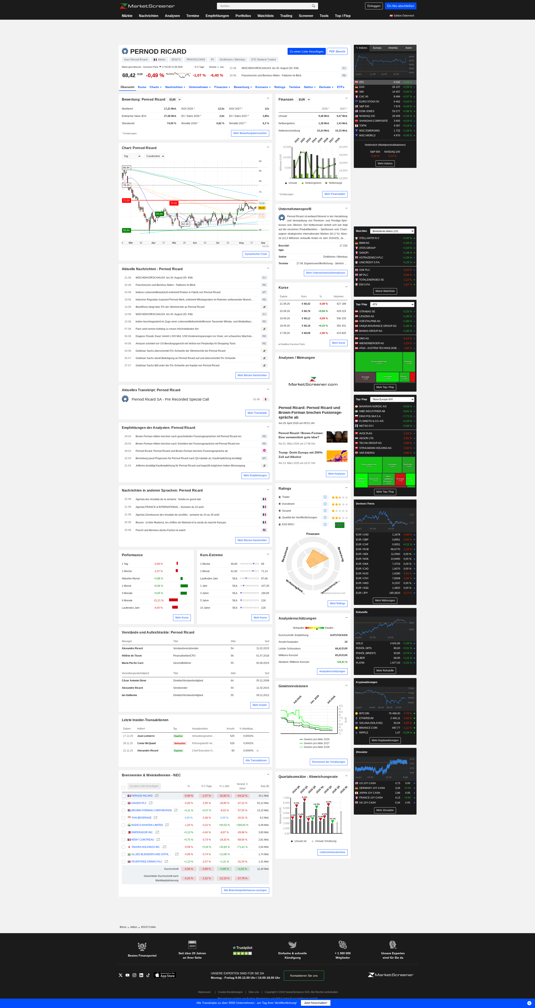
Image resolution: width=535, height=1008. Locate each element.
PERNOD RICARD (142, 795)
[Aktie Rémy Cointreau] (157, 840)
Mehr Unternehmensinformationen (325, 272)
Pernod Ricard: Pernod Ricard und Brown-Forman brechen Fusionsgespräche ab (182, 451)
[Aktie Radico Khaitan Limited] (166, 825)
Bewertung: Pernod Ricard (144, 99)
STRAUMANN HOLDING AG (375, 448)
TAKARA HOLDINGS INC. (145, 847)
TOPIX (363, 125)
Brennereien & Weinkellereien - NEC (151, 775)
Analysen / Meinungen (297, 357)
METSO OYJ (366, 425)
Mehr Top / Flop (385, 387)
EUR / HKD (362, 583)
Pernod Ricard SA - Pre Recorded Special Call (170, 399)
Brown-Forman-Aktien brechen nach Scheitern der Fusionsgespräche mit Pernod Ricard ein (188, 443)
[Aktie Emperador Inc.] (157, 832)
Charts (155, 87)
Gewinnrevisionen (293, 686)
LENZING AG (366, 316)
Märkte (127, 16)
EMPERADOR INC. (142, 832)
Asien (408, 47)
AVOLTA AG (365, 433)
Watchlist (361, 231)
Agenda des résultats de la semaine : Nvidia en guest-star (168, 499)
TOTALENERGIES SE (371, 279)
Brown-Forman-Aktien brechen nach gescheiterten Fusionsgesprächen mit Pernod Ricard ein (188, 436)
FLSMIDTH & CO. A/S (371, 421)
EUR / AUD (362, 573)
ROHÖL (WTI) (364, 648)
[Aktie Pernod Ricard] (156, 796)
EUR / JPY (362, 593)
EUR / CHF (362, 544)
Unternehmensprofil (295, 209)
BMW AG (364, 242)
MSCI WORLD (367, 135)
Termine (192, 16)
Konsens (262, 87)
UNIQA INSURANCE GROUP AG (377, 326)
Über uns (253, 992)
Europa (377, 47)
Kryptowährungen (366, 682)
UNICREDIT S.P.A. (369, 262)
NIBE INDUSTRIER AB (372, 411)
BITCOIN (364, 713)
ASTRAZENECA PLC (371, 257)
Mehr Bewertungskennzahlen (250, 133)
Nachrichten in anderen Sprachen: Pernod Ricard (162, 490)
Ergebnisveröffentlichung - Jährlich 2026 (327, 263)
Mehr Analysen (336, 473)
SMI (361, 91)
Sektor (309, 87)
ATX (361, 82)
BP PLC (363, 274)
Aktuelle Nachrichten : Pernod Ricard (152, 269)
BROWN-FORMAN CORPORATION (151, 810)
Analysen (172, 16)
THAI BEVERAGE (141, 817)
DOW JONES (366, 111)
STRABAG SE (367, 311)
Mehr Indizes (385, 163)
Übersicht (127, 87)
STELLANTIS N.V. (369, 238)
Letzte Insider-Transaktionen (145, 720)
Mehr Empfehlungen (255, 475)
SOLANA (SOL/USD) (371, 723)
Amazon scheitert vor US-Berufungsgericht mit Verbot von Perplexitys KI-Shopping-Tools (186, 343)
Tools (324, 16)
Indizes (362, 47)
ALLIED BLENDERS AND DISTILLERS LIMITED (152, 854)
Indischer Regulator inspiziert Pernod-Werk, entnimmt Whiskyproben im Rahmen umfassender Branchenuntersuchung (195, 299)
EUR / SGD (362, 587)
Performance (132, 555)
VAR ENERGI (366, 452)
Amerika (393, 47)
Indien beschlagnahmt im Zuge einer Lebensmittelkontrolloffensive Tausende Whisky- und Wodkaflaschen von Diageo (195, 321)
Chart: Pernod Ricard (139, 148)
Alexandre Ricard (132, 648)
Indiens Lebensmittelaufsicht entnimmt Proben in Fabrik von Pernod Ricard (178, 292)
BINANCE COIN (368, 727)
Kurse (142, 87)
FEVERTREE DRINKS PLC (146, 861)
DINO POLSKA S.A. (370, 416)
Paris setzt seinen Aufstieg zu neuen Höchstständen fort (167, 328)
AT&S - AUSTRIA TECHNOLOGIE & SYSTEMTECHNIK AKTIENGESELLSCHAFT (380, 348)
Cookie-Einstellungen (230, 992)
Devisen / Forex (365, 503)
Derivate (325, 87)
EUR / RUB (362, 549)
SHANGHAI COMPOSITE (373, 120)
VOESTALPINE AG (369, 321)
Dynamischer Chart (256, 254)
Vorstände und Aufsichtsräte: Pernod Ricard (158, 632)
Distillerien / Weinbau (335, 256)
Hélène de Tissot (132, 655)
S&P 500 (364, 106)
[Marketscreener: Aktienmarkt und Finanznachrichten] (147, 6)
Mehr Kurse (182, 617)
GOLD (359, 643)
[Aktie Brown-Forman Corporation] (175, 810)
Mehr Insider (260, 705)
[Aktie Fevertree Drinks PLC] (166, 862)
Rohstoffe (362, 612)
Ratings (279, 87)
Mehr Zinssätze (385, 810)
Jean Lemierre (146, 736)
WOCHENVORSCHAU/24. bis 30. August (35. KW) (270, 68)
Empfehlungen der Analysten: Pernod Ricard (158, 427)
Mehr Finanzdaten (335, 194)
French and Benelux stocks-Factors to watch (161, 530)
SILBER (360, 658)
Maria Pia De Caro (132, 663)
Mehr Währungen (385, 600)
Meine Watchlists (385, 291)
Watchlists (265, 16)
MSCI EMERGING (369, 130)
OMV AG (364, 338)
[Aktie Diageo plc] (150, 803)
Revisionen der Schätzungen (328, 761)
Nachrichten (148, 16)
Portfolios (243, 16)
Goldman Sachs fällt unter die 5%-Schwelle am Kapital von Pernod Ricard (177, 365)
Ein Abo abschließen (400, 6)
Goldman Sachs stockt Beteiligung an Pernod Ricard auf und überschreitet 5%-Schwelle (186, 358)
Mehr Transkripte (257, 412)
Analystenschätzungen (298, 618)
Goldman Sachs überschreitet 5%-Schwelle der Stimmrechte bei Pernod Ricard (180, 350)
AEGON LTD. (366, 438)
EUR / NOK (362, 558)
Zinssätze (361, 752)
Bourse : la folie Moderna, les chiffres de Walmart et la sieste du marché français (181, 522)
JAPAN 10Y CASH (369, 792)
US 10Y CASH (367, 783)
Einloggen (374, 6)
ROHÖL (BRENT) (366, 653)
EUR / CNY (362, 578)
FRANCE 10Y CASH (371, 797)
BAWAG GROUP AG (370, 331)
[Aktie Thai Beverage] (155, 818)
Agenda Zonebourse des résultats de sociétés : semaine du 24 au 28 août (177, 514)
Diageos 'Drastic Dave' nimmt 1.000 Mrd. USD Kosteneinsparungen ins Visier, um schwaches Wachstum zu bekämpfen (195, 336)
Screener (306, 16)
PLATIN (360, 662)
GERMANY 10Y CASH (372, 788)
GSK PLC (364, 269)
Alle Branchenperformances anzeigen (245, 890)
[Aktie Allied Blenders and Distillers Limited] (176, 854)
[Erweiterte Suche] (313, 6)
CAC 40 (363, 96)
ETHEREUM (366, 718)
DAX (361, 87)
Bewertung (242, 87)
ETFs (340, 87)
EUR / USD (362, 534)
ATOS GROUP (367, 248)
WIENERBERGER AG (371, 343)
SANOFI (363, 252)
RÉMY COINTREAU (142, 839)
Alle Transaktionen (256, 760)
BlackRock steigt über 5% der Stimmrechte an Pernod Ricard (170, 306)
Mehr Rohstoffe (385, 670)
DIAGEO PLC (139, 803)
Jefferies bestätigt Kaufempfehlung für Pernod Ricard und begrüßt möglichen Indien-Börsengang (190, 465)
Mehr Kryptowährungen (385, 740)
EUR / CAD (362, 568)
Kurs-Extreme (211, 555)
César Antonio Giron (134, 680)
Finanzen (221, 87)
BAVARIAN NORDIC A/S (373, 406)
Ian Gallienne (129, 695)
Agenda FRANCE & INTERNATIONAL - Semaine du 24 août (170, 507)
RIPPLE (363, 732)
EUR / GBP (362, 539)
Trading (286, 16)
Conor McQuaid (146, 743)
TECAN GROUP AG (370, 443)
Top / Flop (343, 16)
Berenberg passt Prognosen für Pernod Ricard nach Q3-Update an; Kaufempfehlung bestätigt (189, 458)
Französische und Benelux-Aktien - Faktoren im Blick (271, 75)
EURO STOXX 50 (369, 101)
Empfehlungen (217, 16)
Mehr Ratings (337, 603)
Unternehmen (199, 87)
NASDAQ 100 (367, 116)
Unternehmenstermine (332, 852)
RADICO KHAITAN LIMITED (147, 825)
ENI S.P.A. (365, 284)
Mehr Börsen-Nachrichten (252, 375)
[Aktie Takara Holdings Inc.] (164, 847)
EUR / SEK (362, 554)
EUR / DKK (362, 563)
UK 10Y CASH (367, 802)
